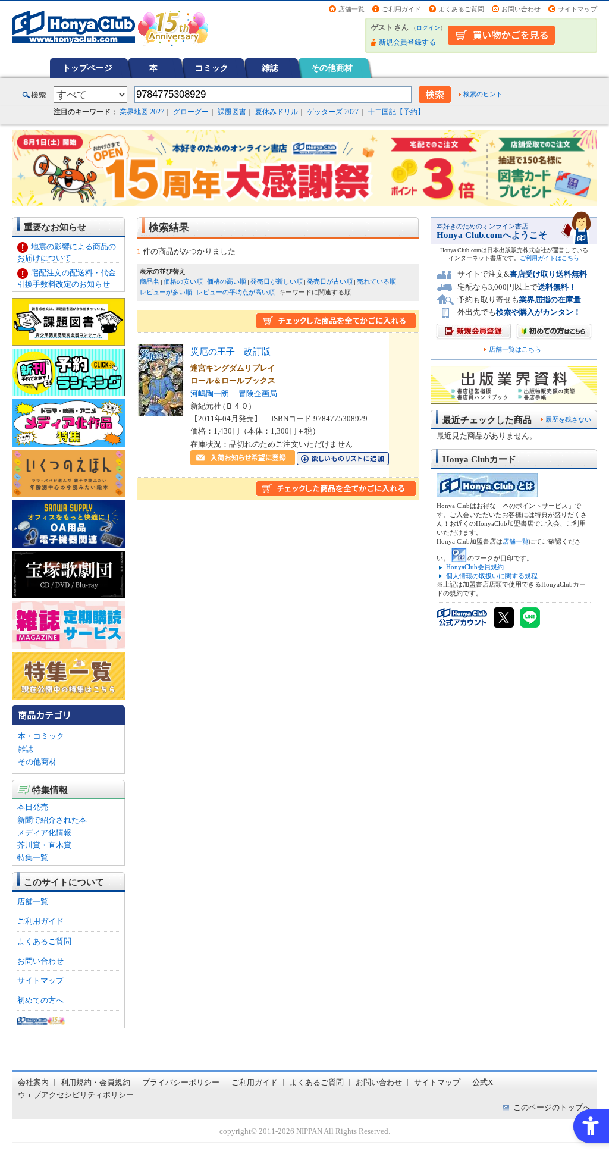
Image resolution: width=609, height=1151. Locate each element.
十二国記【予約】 (396, 112)
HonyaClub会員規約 (475, 566)
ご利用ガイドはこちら (549, 258)
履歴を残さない (568, 419)
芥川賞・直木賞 (44, 844)
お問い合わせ (521, 8)
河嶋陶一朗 (209, 393)
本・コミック (41, 736)
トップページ (87, 68)
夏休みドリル (276, 112)
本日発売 (32, 806)
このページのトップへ (552, 1107)
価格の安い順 (183, 281)
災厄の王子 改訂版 (230, 351)
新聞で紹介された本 (52, 820)
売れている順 (376, 281)
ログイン (428, 27)
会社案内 (33, 1082)
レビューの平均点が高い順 (235, 292)
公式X (482, 1082)
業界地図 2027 (142, 112)
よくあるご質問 (461, 8)
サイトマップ (577, 8)
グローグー (191, 112)
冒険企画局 (257, 393)
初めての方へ (40, 1000)
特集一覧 (32, 857)
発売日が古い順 (330, 281)
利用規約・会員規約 (95, 1082)
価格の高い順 (226, 281)
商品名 (149, 281)
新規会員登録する (407, 42)
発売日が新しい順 (276, 281)
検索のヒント (483, 94)
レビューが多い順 (166, 292)
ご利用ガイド (401, 8)
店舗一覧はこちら (515, 349)
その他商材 (332, 68)
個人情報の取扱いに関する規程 (492, 575)
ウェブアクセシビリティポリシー (76, 1094)
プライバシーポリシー (180, 1082)
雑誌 (270, 68)
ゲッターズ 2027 (333, 112)
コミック (211, 68)
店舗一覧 (351, 8)
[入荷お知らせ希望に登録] (242, 458)
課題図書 (232, 112)
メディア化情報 (44, 832)
